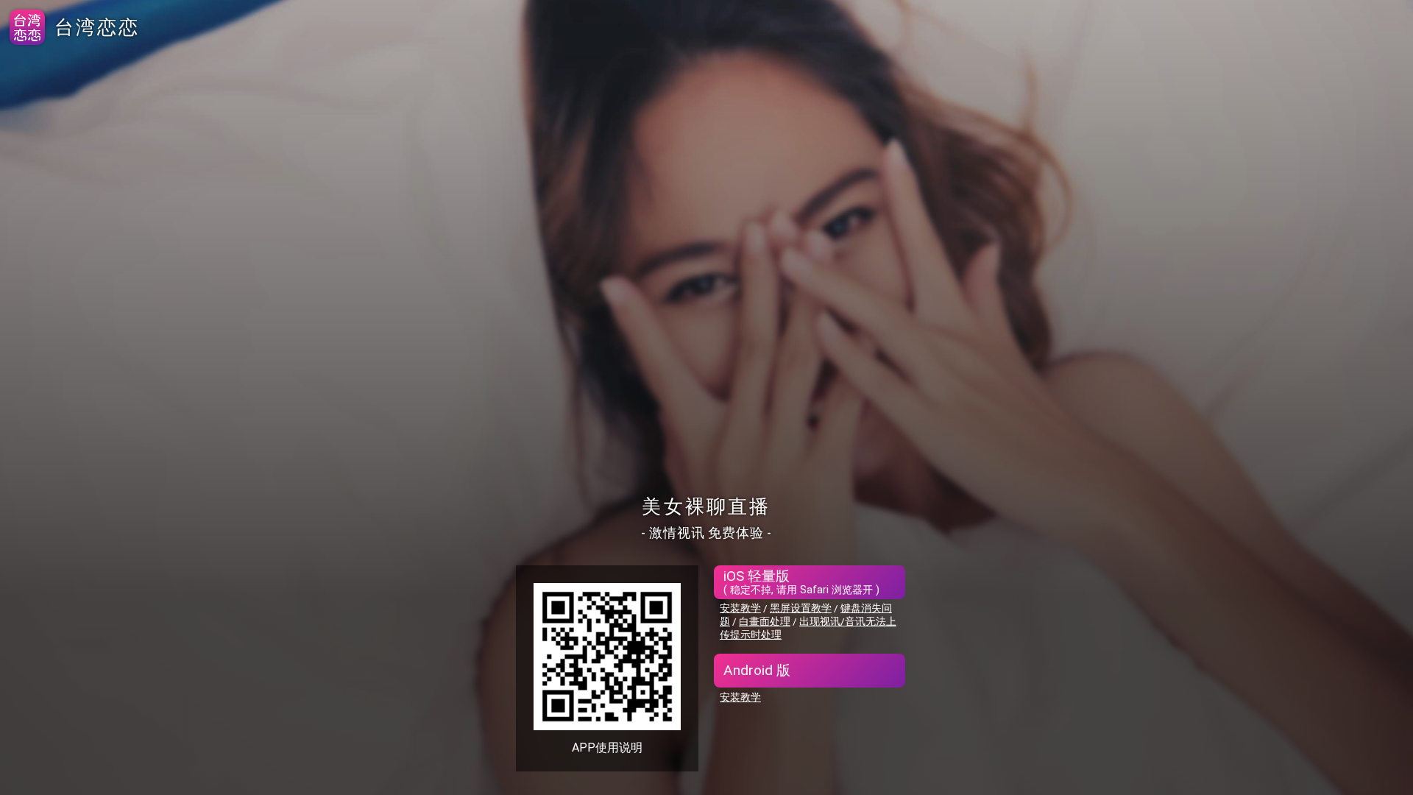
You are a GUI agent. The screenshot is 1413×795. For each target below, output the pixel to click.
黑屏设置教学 (801, 608)
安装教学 (740, 608)
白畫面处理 (764, 621)
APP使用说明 (607, 748)
